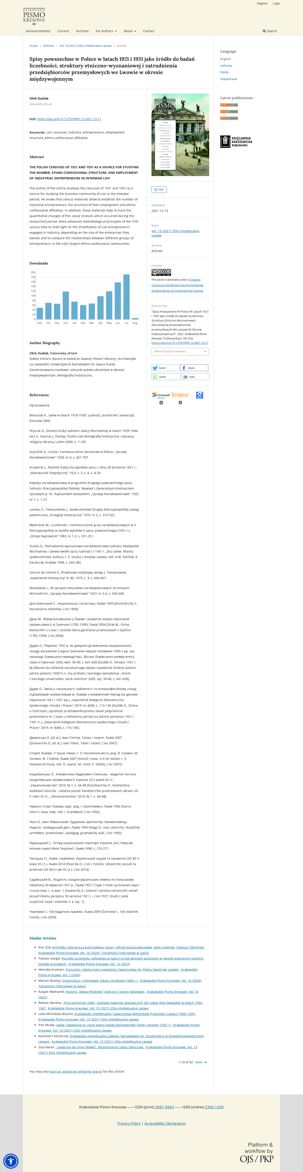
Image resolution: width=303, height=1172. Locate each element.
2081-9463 (164, 1106)
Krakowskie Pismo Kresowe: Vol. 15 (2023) (99, 964)
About (129, 31)
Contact (148, 31)
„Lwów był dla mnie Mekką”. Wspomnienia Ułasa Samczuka (100, 1047)
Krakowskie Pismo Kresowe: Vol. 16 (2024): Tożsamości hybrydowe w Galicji (93, 953)
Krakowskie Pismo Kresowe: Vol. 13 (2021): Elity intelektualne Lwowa (98, 1008)
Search (271, 31)
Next (198, 1062)
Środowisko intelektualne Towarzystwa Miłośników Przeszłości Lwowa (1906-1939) (135, 1014)
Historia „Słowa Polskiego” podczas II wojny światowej (105, 992)
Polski (224, 72)
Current (63, 31)
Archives (82, 31)
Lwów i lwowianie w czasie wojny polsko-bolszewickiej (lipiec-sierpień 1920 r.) (114, 1025)
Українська (228, 79)
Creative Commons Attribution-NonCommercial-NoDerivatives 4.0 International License (178, 285)
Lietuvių (226, 65)
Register (262, 3)
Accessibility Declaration (165, 1123)
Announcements (38, 31)
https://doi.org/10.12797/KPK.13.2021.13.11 (69, 119)
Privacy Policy (129, 1123)
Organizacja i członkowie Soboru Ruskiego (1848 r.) (100, 980)
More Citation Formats (170, 351)
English (225, 59)
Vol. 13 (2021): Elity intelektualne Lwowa (85, 46)
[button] (165, 368)
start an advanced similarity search (76, 1071)
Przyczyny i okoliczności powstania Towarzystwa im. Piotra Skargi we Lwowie (122, 969)
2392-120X (214, 1106)
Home (34, 46)
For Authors (105, 31)
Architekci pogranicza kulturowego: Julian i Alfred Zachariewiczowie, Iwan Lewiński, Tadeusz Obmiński (128, 947)
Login (276, 3)
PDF (161, 190)
